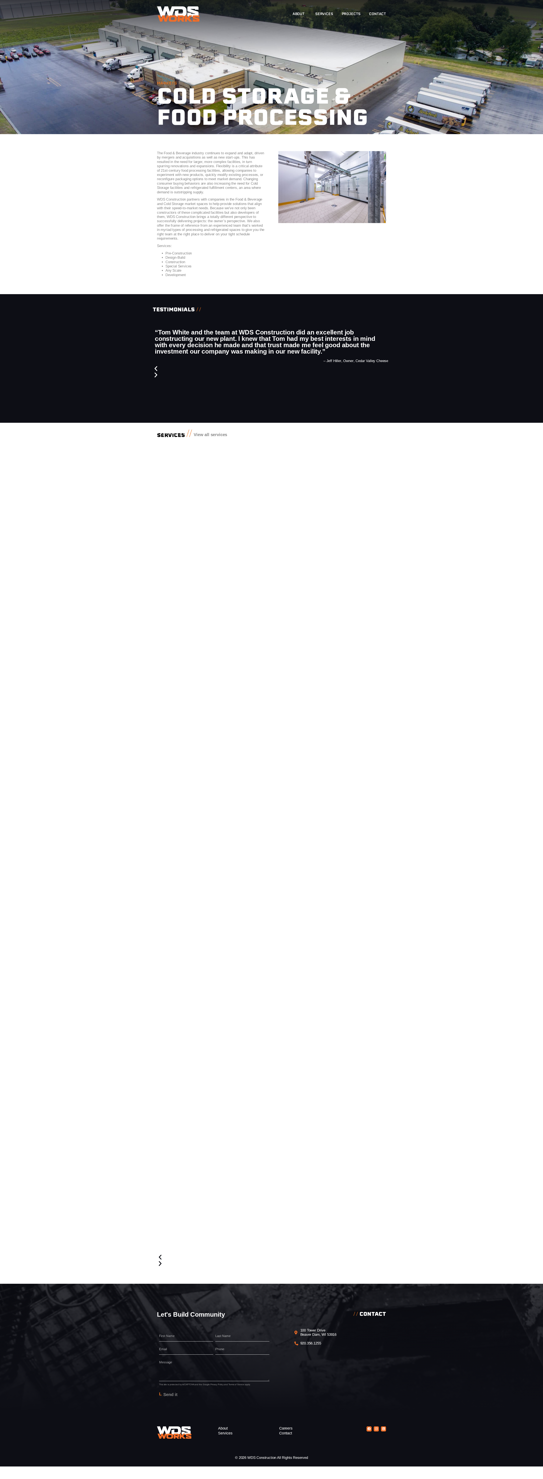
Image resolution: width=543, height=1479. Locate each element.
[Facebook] (369, 1428)
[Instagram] (376, 1428)
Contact (377, 14)
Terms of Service (236, 1384)
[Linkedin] (383, 1428)
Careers (285, 1428)
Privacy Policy (217, 1384)
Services (324, 14)
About (298, 14)
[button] (271, 368)
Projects (351, 14)
